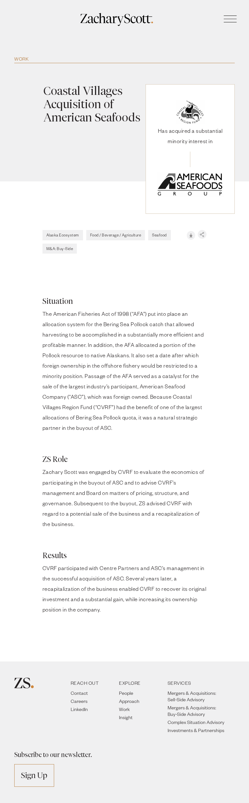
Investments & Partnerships (196, 730)
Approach (129, 701)
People (126, 693)
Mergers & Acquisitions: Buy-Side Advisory (192, 711)
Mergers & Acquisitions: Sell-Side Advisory (192, 696)
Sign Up (34, 775)
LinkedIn (79, 709)
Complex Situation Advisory (196, 722)
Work (21, 59)
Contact (79, 693)
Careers (79, 701)
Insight (126, 717)
